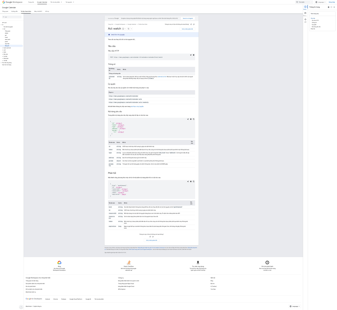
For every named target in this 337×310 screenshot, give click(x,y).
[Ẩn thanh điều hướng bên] (21, 307)
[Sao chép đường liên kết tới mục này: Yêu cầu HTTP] (121, 51)
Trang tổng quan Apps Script (126, 283)
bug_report (329, 7)
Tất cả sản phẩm (55, 2)
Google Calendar (42, 2)
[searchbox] (12, 17)
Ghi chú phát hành (31, 286)
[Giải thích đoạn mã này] (190, 55)
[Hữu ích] (191, 24)
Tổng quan (5, 11)
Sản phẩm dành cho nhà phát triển (35, 283)
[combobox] (304, 2)
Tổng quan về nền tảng (32, 280)
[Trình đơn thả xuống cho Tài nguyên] (74, 2)
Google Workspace (120, 24)
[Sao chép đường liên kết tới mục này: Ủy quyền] (117, 84)
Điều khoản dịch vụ (31, 292)
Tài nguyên (69, 2)
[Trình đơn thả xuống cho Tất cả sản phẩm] (62, 2)
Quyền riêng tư (37, 306)
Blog (212, 280)
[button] (11, 25)
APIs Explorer (121, 289)
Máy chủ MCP (38, 11)
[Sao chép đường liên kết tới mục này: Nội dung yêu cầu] (123, 112)
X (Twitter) (214, 286)
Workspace (17, 2)
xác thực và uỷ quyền (137, 106)
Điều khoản (29, 306)
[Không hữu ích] (193, 24)
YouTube (213, 289)
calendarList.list (162, 76)
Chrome (55, 299)
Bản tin (212, 283)
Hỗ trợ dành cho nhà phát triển (34, 289)
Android (47, 299)
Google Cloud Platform (76, 299)
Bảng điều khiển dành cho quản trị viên (128, 280)
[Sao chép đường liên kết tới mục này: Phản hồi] (118, 173)
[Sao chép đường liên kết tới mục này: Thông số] (117, 64)
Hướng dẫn (14, 11)
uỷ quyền (122, 34)
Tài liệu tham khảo (26, 11)
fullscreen (331, 7)
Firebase (63, 299)
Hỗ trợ (47, 11)
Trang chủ (31, 2)
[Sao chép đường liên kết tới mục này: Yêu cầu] (117, 46)
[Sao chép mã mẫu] (193, 119)
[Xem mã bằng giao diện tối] (193, 55)
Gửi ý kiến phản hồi (187, 29)
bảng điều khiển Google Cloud (126, 286)
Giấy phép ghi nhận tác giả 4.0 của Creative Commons (151, 247)
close (334, 7)
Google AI (88, 299)
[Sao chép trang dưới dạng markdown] (128, 28)
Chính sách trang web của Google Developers (140, 249)
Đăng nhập (332, 2)
